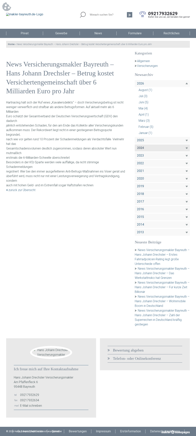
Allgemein (143, 61)
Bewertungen (78, 431)
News (98, 33)
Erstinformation (130, 431)
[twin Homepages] (175, 431)
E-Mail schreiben (31, 405)
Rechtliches (171, 33)
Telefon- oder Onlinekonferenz (137, 358)
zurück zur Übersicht (21, 190)
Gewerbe (61, 33)
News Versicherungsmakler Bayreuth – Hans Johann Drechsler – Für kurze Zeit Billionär (162, 287)
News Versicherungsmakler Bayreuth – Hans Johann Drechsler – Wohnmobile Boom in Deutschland (162, 301)
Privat (25, 33)
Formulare (135, 33)
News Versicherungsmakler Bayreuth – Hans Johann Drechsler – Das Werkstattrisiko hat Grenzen (162, 273)
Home (11, 44)
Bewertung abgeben (128, 350)
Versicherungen (147, 66)
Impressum (103, 431)
